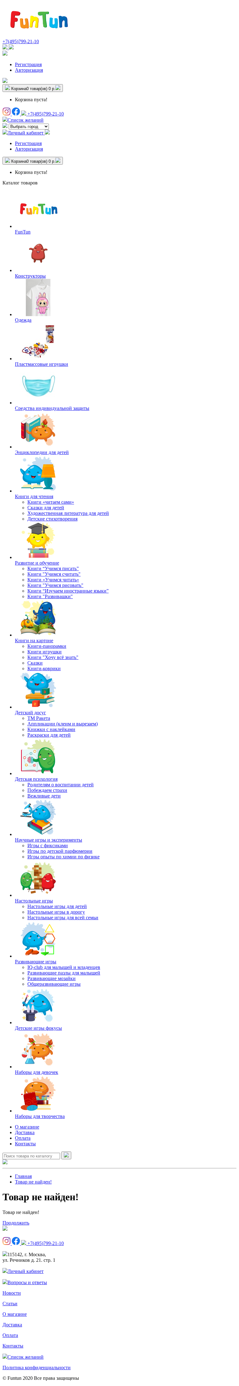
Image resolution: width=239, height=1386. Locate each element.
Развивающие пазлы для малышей (63, 972)
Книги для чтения (34, 496)
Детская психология (36, 779)
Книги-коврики (44, 668)
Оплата (22, 1138)
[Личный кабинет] (4, 54)
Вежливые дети (44, 795)
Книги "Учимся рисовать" (55, 585)
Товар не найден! (33, 1181)
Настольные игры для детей (57, 906)
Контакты (25, 1143)
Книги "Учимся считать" (54, 574)
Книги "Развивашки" (50, 596)
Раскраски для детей (49, 735)
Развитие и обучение (37, 563)
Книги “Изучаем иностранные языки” (68, 590)
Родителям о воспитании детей (60, 784)
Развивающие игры (35, 961)
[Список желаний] (4, 81)
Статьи (9, 1303)
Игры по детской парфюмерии (59, 851)
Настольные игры (34, 900)
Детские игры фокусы (38, 1028)
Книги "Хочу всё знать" (52, 657)
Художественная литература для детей (68, 513)
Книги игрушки (44, 651)
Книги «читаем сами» (50, 502)
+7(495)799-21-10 (20, 41)
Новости (11, 1293)
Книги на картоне (34, 640)
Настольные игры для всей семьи (62, 917)
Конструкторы (30, 276)
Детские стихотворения (52, 518)
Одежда (23, 320)
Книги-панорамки (46, 646)
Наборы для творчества (40, 1116)
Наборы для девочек (36, 1072)
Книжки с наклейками (51, 729)
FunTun (22, 231)
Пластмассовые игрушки (41, 364)
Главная (23, 1176)
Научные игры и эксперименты (48, 840)
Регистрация (28, 64)
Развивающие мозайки (51, 978)
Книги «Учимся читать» (53, 579)
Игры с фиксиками (47, 845)
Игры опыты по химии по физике (63, 856)
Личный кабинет (25, 1271)
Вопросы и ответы (27, 1282)
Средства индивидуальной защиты (52, 408)
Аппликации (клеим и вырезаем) (62, 723)
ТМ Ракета (38, 718)
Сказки (35, 663)
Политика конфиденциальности (36, 1367)
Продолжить (15, 1222)
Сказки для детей (45, 507)
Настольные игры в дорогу (56, 912)
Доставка (25, 1132)
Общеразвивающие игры (54, 984)
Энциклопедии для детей (42, 452)
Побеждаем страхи (47, 790)
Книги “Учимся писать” (53, 568)
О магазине (27, 1126)
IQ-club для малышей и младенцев (63, 967)
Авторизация (29, 70)
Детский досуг (30, 712)
